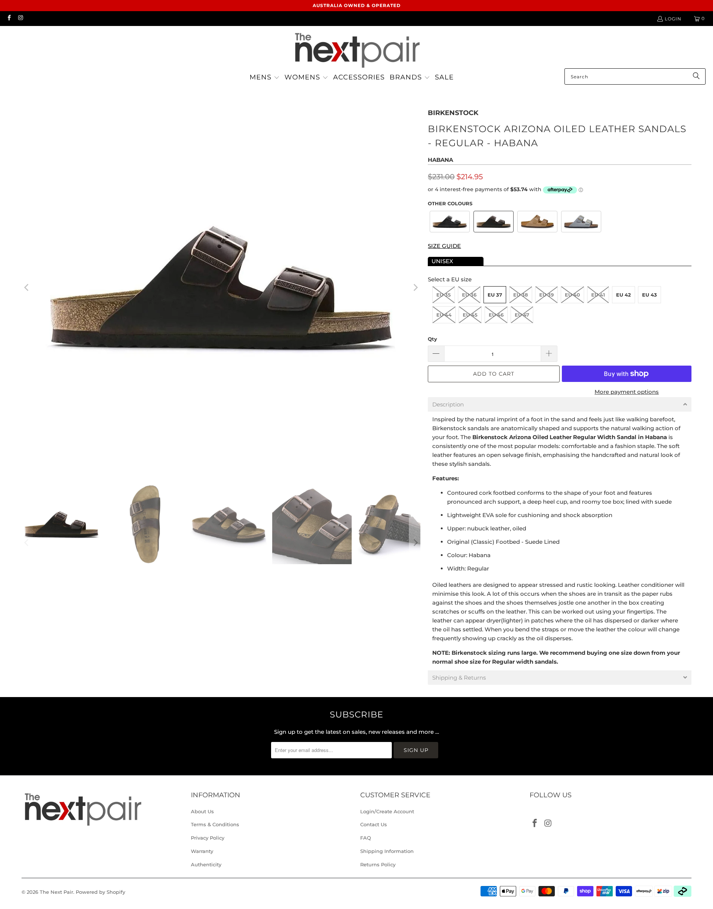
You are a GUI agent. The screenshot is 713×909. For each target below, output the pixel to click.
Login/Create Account (387, 811)
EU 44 (444, 315)
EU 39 (546, 295)
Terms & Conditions (215, 824)
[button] (265, 77)
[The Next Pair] (356, 49)
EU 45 (470, 315)
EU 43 (649, 295)
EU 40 (572, 295)
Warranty (202, 851)
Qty (432, 339)
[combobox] (635, 76)
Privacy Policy (207, 838)
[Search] (696, 76)
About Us (202, 811)
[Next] (415, 287)
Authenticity (206, 864)
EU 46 (496, 315)
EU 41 (598, 295)
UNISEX (442, 261)
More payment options (627, 391)
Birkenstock (453, 113)
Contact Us (373, 824)
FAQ (365, 838)
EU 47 (522, 315)
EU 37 (495, 295)
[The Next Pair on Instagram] (20, 18)
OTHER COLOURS (450, 203)
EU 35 (443, 295)
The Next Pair (56, 892)
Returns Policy (377, 864)
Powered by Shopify (100, 892)
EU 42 (623, 295)
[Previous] (27, 287)
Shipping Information (387, 851)
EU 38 (520, 295)
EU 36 (469, 295)
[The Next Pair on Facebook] (9, 18)
